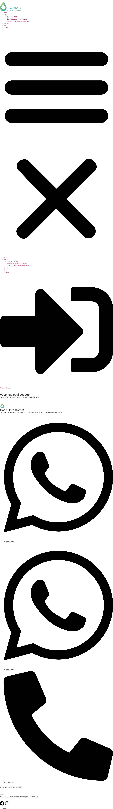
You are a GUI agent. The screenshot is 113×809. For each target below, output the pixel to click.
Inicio (5, 13)
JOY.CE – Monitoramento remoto (18, 21)
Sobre (6, 15)
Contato (6, 27)
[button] (56, 142)
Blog (5, 25)
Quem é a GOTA (12, 17)
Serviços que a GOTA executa (17, 19)
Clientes (6, 23)
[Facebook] (2, 803)
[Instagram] (7, 803)
